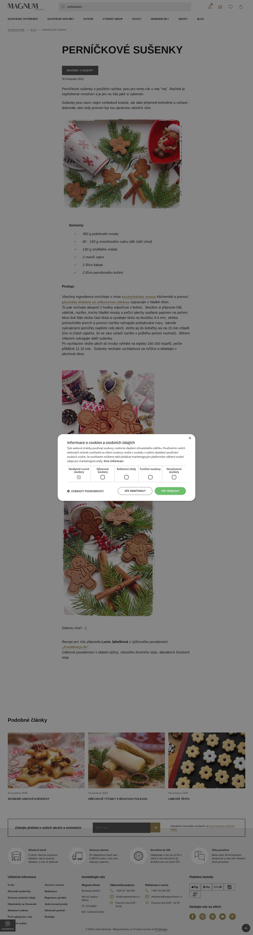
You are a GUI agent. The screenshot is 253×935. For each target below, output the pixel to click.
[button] (85, 491)
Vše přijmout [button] (170, 490)
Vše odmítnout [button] (135, 490)
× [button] (189, 438)
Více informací (114, 461)
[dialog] (126, 467)
